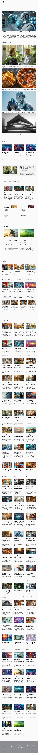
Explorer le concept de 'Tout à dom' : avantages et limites (19, 523)
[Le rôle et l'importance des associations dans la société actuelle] (7, 429)
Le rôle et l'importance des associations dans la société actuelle (6, 437)
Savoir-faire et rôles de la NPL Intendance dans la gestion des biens (7, 506)
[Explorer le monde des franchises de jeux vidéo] (30, 285)
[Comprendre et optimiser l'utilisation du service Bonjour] (31, 447)
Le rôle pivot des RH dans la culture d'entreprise (30, 713)
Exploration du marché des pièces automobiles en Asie (7, 592)
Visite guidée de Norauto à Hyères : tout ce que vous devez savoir (31, 541)
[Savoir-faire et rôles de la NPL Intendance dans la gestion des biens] (7, 499)
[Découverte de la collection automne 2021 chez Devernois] (32, 302)
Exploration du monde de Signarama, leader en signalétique (30, 489)
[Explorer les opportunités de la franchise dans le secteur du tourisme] (7, 266)
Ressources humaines (19, 747)
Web (19, 745)
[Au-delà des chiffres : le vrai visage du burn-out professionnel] (19, 188)
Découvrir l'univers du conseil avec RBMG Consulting (31, 557)
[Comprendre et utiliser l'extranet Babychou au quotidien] (19, 637)
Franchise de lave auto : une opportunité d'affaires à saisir (30, 524)
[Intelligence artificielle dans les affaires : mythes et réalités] (7, 723)
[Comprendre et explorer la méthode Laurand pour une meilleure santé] (19, 378)
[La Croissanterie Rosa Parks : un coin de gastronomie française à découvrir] (31, 499)
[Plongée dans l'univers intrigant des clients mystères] (19, 395)
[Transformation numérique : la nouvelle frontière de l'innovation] (7, 147)
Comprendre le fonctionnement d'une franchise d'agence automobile (7, 292)
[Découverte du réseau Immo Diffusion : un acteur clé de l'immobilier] (31, 585)
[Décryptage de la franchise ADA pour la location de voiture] (31, 429)
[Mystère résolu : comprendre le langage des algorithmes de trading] (19, 689)
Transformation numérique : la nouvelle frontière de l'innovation (6, 155)
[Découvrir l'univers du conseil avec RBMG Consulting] (31, 551)
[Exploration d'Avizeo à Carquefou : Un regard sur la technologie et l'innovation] (19, 101)
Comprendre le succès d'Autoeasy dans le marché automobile (18, 662)
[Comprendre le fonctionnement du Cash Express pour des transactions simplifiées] (7, 654)
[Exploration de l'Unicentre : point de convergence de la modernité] (19, 123)
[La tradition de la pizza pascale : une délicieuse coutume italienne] (31, 412)
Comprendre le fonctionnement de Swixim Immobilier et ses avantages (30, 274)
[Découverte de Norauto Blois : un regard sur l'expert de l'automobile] (7, 395)
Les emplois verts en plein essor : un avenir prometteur (26, 240)
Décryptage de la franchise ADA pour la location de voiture (31, 437)
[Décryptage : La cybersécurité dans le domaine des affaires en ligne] (31, 147)
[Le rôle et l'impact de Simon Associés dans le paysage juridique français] (31, 378)
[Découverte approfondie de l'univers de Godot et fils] (19, 620)
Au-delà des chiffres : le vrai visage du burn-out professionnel (18, 195)
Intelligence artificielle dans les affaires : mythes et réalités (7, 731)
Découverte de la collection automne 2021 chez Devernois (7, 385)
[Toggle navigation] (3, 2)
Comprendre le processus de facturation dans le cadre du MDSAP (7, 454)
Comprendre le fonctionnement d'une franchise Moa (19, 488)
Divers (19, 750)
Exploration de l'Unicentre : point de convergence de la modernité (16, 134)
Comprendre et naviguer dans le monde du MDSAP (16, 31)
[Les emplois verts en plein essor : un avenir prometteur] (27, 232)
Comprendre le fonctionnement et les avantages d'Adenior (18, 437)
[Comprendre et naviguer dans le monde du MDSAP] (19, 21)
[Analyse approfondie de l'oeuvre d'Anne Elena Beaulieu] (7, 568)
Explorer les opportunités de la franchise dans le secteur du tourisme (7, 274)
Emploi (19, 749)
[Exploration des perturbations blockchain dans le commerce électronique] (19, 147)
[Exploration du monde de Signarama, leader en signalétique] (31, 481)
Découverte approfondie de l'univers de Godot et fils (18, 627)
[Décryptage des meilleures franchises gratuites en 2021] (7, 620)
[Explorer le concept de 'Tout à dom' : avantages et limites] (19, 516)
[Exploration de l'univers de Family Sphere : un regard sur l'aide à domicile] (7, 516)
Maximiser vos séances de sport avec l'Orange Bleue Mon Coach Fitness (19, 610)
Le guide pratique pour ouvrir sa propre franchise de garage (19, 558)
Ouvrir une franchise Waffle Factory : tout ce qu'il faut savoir (30, 627)
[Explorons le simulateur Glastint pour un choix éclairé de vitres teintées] (19, 464)
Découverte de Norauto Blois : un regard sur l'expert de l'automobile (6, 402)
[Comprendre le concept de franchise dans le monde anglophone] (19, 447)
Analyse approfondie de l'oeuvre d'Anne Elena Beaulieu (6, 575)
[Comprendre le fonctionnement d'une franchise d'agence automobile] (7, 285)
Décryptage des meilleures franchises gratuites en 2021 (7, 627)
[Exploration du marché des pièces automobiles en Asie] (7, 585)
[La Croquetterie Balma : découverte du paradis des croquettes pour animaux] (7, 551)
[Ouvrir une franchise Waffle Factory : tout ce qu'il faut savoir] (31, 620)
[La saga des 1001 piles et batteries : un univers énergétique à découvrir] (31, 654)
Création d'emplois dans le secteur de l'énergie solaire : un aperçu (10, 240)
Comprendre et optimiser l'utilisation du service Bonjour (30, 454)
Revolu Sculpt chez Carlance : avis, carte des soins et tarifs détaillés (31, 645)
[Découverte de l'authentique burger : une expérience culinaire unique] (14, 302)
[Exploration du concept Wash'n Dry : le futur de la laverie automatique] (7, 672)
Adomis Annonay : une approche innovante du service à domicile (7, 541)
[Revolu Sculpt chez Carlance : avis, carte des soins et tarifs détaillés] (31, 637)
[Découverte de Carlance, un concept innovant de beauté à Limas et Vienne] (7, 637)
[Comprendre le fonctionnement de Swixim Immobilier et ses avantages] (30, 266)
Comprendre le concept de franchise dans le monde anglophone (19, 454)
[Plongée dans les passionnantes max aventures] (19, 585)
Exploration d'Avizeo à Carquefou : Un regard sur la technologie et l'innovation (19, 112)
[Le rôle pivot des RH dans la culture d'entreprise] (29, 188)
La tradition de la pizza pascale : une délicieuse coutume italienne (31, 420)
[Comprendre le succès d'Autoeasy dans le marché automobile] (19, 654)
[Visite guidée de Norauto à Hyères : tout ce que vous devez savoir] (31, 533)
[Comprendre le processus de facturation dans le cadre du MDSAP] (7, 447)
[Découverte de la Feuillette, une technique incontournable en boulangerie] (31, 602)
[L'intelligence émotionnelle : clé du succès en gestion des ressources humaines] (8, 188)
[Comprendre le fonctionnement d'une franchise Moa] (19, 481)
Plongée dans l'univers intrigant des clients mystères (19, 401)
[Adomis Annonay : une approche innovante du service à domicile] (7, 533)
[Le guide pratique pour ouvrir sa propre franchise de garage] (19, 551)
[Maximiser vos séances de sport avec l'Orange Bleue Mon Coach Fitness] (19, 602)
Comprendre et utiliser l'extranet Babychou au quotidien (18, 645)
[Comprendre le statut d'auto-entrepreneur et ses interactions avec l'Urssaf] (19, 412)
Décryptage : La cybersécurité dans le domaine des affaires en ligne (31, 155)
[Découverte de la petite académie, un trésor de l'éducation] (10, 170)
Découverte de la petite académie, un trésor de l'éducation (25, 167)
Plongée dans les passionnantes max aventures (19, 592)
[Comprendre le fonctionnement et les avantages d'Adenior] (19, 429)
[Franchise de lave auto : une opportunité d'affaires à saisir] (31, 516)
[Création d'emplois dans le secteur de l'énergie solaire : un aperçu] (11, 232)
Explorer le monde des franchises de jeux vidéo (30, 291)
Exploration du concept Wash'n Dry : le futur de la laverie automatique (7, 679)
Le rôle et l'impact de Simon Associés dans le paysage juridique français (30, 385)
